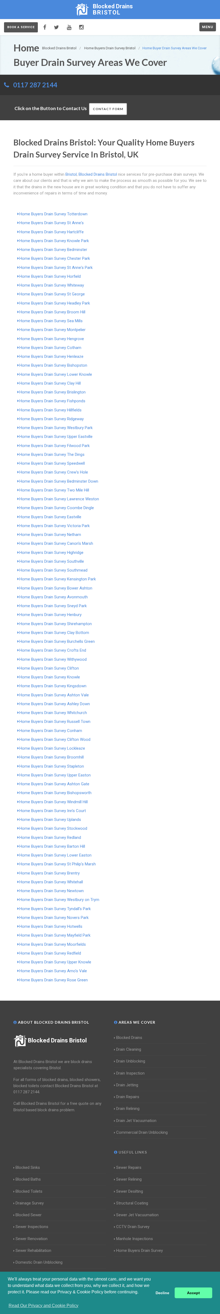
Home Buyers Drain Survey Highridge (51, 552)
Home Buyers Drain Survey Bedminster (53, 249)
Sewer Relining (129, 1179)
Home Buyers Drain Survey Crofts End (52, 650)
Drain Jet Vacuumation (136, 1120)
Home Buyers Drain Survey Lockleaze (52, 748)
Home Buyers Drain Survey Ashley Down (54, 703)
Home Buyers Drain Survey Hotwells (50, 926)
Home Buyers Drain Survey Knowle (49, 677)
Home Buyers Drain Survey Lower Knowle (55, 374)
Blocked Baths (28, 1179)
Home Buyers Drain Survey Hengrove (51, 338)
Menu (207, 27)
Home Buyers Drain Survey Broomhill (51, 757)
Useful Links (132, 1152)
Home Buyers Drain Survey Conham (50, 730)
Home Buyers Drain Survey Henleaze (51, 356)
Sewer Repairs (128, 1167)
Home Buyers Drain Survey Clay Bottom (54, 632)
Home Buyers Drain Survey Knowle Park (54, 240)
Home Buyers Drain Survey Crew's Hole (53, 472)
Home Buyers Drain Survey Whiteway (51, 285)
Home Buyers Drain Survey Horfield (50, 276)
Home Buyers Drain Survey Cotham (50, 347)
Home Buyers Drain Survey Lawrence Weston (59, 499)
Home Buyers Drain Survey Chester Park (54, 258)
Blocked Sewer (29, 1214)
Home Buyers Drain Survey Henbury (50, 614)
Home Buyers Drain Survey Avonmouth (53, 597)
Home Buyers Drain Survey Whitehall (51, 882)
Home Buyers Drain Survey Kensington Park (57, 579)
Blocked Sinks (28, 1167)
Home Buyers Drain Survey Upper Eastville (56, 436)
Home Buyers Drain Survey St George (52, 294)
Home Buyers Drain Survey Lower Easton (55, 855)
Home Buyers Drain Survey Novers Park (54, 917)
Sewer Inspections (32, 1226)
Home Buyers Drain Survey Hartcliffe (51, 232)
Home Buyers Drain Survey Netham (50, 534)
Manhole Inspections (134, 1238)
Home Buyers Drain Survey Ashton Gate (54, 784)
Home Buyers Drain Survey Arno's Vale (53, 970)
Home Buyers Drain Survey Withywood (53, 659)
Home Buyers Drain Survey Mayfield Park (54, 935)
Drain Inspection (130, 1073)
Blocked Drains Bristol (57, 1040)
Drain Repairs (127, 1096)
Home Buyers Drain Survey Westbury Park (56, 427)
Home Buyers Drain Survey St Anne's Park (56, 267)
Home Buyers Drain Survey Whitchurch (53, 712)
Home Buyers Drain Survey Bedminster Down (58, 481)
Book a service (21, 27)
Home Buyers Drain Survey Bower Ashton (55, 588)
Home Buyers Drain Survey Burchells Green (57, 641)
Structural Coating (132, 1203)
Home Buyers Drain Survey (139, 1250)
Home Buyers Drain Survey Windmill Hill (53, 801)
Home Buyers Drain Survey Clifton (49, 668)
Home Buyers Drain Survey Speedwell (52, 463)
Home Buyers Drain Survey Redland (50, 837)
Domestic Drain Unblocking (39, 1262)
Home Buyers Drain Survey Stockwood (53, 828)
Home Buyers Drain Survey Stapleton (51, 766)
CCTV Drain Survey (132, 1226)
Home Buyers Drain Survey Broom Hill (52, 312)
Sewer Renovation (31, 1238)
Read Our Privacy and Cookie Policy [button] (43, 1305)
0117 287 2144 (35, 85)
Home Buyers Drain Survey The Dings (52, 454)
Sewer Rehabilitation (33, 1250)
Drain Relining (128, 1108)
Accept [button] (193, 1293)
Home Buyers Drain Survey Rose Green (53, 980)
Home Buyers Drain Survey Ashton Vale (54, 695)
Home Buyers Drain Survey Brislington (52, 392)
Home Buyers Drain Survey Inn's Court (52, 810)
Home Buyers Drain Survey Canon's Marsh (56, 543)
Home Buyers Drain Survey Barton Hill (52, 846)
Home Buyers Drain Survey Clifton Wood (54, 739)
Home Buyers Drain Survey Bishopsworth (55, 792)
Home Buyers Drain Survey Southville (51, 561)
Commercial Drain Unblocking (142, 1132)
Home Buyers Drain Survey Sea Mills (51, 320)
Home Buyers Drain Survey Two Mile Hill (54, 490)
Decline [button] (162, 1293)
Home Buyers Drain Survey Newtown (51, 890)
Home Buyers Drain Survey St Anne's (51, 222)
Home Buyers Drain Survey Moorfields (52, 944)
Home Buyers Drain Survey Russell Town (54, 721)
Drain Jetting (127, 1085)
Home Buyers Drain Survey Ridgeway (51, 418)
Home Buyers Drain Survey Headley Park (54, 303)
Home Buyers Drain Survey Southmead (53, 570)
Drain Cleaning (128, 1049)
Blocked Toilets (29, 1191)
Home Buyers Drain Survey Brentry (49, 873)
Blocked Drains (129, 1037)
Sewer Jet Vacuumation (137, 1214)
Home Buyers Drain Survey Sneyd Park (53, 605)
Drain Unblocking (130, 1061)
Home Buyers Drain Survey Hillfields (50, 410)
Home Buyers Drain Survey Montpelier (52, 329)
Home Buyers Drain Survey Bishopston (53, 365)
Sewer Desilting (129, 1191)
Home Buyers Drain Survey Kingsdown (52, 686)
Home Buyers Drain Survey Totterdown (53, 214)
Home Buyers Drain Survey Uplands (50, 819)
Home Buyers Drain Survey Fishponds (52, 401)
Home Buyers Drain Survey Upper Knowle (55, 962)
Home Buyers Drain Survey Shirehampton (55, 623)
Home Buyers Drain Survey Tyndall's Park (55, 908)
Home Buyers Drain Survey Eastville (50, 517)
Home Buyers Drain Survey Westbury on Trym (59, 899)
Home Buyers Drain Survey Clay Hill (50, 383)
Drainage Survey (30, 1203)
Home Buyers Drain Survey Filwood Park (54, 445)
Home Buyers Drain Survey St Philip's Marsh (57, 864)
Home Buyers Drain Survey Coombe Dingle (56, 507)
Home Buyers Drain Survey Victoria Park (54, 525)
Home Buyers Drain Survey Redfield (50, 953)
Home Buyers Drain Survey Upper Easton (55, 775)
